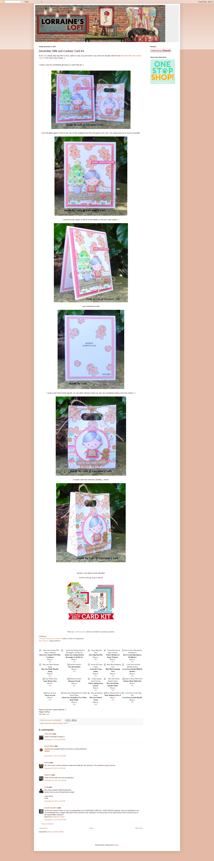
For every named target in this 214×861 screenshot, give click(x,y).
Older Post (138, 828)
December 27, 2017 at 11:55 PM (55, 820)
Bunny (46, 762)
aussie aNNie (49, 746)
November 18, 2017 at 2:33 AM (54, 768)
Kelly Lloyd (48, 734)
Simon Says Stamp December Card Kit (56, 723)
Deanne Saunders (50, 808)
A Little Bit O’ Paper (58, 817)
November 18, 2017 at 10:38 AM (55, 780)
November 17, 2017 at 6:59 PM (54, 739)
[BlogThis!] (68, 720)
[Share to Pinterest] (75, 720)
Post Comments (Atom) (56, 832)
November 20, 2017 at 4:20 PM (54, 801)
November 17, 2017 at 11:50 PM (55, 756)
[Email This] (66, 720)
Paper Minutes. (44, 641)
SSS (50, 662)
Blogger (116, 845)
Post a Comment (47, 824)
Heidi (46, 787)
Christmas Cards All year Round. (50, 638)
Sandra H (47, 775)
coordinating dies (80, 632)
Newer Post (43, 828)
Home (91, 828)
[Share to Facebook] (73, 720)
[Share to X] (71, 720)
